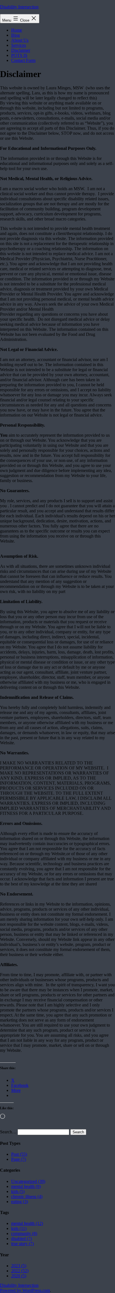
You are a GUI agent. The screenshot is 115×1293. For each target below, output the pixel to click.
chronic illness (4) (26, 1196)
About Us (19, 40)
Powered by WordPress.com (25, 1290)
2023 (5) (18, 1265)
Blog (15, 35)
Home (16, 30)
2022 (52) (19, 1270)
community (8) (24, 1233)
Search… (8, 1131)
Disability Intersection (19, 6)
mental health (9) (26, 1186)
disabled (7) (21, 1238)
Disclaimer (20, 50)
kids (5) (18, 1191)
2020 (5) (18, 1275)
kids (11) (19, 1228)
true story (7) (22, 1243)
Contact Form (23, 60)
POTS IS (19, 55)
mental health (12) (27, 1223)
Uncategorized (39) (28, 1181)
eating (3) (19, 1201)
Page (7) (18, 1159)
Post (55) (19, 1154)
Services (18, 45)
